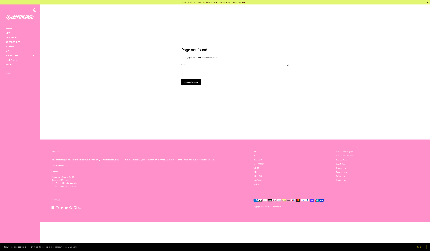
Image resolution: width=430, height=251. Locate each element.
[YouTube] (66, 208)
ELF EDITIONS (258, 176)
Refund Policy (341, 176)
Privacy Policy (341, 180)
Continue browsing (191, 82)
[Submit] (288, 65)
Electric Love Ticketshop (344, 156)
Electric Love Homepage (344, 152)
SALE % (256, 184)
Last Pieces (257, 180)
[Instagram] (57, 208)
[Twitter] (61, 208)
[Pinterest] (70, 208)
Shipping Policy (341, 168)
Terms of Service (341, 172)
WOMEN (256, 168)
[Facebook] (53, 208)
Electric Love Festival (273, 207)
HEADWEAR (258, 160)
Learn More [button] (72, 247)
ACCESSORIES (259, 164)
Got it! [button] (419, 247)
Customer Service (342, 160)
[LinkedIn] (75, 208)
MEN (255, 172)
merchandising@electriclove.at (64, 186)
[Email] (79, 208)
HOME (256, 152)
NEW (255, 156)
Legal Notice (340, 164)
